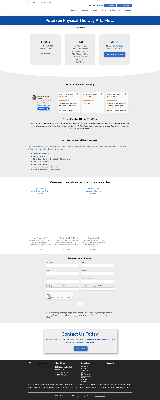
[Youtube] (113, 368)
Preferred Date (50, 278)
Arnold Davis (69, 95)
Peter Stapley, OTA (40, 238)
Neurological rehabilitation (37, 146)
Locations (74, 10)
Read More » (40, 249)
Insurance (84, 270)
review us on (42, 109)
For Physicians (86, 376)
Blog (120, 10)
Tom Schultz (116, 95)
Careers (84, 379)
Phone (48, 270)
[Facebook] (109, 368)
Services (94, 10)
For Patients (85, 374)
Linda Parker (92, 95)
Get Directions (45, 53)
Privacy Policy (100, 396)
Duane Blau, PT (93, 238)
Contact (128, 10)
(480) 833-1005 (96, 5)
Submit (80, 303)
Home (83, 368)
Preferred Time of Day (87, 278)
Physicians (112, 10)
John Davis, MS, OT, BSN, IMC (67, 238)
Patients (103, 10)
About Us (84, 10)
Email (83, 262)
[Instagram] (118, 368)
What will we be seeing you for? (91, 286)
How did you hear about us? (55, 286)
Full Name (49, 262)
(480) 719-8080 (117, 46)
